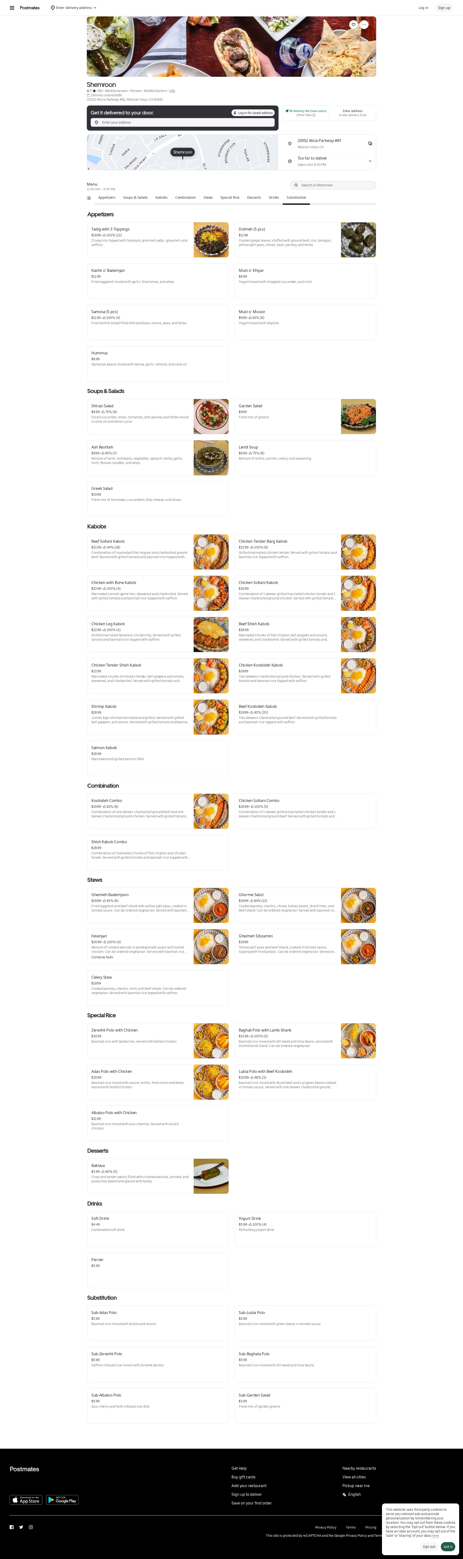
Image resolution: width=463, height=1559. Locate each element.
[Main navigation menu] (12, 8)
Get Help (239, 1468)
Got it (448, 1546)
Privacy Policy (325, 1527)
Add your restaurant (249, 1485)
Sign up (444, 7)
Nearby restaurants (359, 1468)
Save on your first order (252, 1503)
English (354, 1494)
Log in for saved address (255, 113)
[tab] (107, 197)
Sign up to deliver (247, 1494)
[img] (182, 152)
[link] (353, 24)
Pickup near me (356, 1485)
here (435, 1535)
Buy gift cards (244, 1477)
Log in (424, 7)
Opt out (429, 1546)
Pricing (370, 1527)
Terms (351, 1527)
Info (172, 91)
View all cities (354, 1477)
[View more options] (364, 24)
